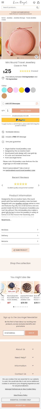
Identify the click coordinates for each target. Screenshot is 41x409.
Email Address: (10, 333)
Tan (4, 95)
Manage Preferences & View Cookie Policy (20, 389)
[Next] (38, 185)
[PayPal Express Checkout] (20, 120)
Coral (10, 90)
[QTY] (9, 111)
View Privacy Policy (20, 395)
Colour (4, 86)
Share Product (21, 250)
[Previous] (3, 185)
